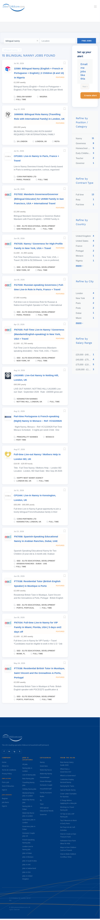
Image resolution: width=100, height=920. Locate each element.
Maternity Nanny (46, 774)
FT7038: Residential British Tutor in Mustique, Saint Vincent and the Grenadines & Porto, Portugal (39, 673)
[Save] (62, 63)
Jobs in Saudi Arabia (29, 861)
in (9, 751)
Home (4, 762)
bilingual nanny (11, 50)
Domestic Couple (46, 785)
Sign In (4, 790)
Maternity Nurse (46, 770)
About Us (5, 766)
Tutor (42, 804)
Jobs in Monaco (27, 857)
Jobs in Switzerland (29, 868)
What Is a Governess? (68, 775)
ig (14, 751)
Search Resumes (8, 786)
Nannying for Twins (67, 786)
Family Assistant (46, 793)
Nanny (42, 762)
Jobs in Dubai (27, 853)
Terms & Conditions (9, 770)
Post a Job (5, 782)
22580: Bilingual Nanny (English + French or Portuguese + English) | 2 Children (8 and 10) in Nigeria (39, 73)
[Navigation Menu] (95, 6)
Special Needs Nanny (68, 790)
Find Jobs (86, 41)
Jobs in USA (26, 872)
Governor (43, 814)
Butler (42, 796)
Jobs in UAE (26, 864)
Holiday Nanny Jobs (29, 789)
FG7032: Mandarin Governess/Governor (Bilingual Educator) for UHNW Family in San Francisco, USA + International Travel (39, 199)
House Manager (46, 781)
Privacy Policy (7, 774)
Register (5, 798)
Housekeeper (45, 777)
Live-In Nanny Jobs (29, 775)
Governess (44, 766)
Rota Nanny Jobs (28, 778)
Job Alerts (5, 802)
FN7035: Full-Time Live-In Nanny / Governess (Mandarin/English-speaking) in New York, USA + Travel (39, 334)
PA (41, 800)
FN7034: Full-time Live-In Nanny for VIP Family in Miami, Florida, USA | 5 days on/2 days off (37, 627)
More (79, 265)
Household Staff (45, 789)
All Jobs (25, 764)
